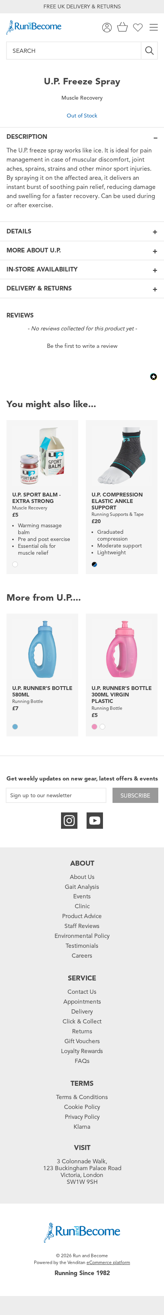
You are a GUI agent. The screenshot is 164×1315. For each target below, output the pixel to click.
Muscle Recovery (82, 98)
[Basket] (122, 27)
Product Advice (82, 916)
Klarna (82, 1126)
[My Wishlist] (138, 27)
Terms (82, 1083)
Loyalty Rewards (82, 1051)
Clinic (82, 906)
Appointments (82, 1001)
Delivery (82, 1011)
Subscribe (135, 795)
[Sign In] (107, 27)
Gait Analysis (82, 887)
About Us (82, 877)
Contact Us (82, 991)
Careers (82, 955)
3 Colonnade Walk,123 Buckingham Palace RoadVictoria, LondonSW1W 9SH (82, 1171)
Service (82, 978)
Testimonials (82, 945)
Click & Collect (82, 1021)
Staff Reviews (82, 926)
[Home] (33, 27)
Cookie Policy (82, 1107)
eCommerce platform (108, 1262)
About (82, 863)
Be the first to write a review (82, 346)
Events (82, 896)
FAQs (82, 1061)
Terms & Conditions (82, 1097)
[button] (82, 345)
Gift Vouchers (82, 1041)
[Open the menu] (154, 27)
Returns (82, 1031)
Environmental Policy (82, 936)
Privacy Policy (82, 1117)
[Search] (149, 50)
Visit (82, 1148)
